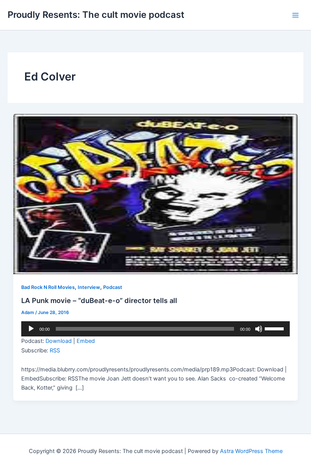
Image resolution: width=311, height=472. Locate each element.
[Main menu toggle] (295, 15)
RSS (55, 350)
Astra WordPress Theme (251, 451)
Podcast (112, 287)
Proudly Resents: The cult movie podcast (96, 14)
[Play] (31, 329)
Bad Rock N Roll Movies (48, 287)
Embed (86, 341)
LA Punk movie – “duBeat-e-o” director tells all (99, 300)
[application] (155, 328)
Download (59, 341)
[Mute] (258, 329)
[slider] (275, 328)
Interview (89, 287)
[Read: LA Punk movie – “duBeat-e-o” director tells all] (155, 193)
